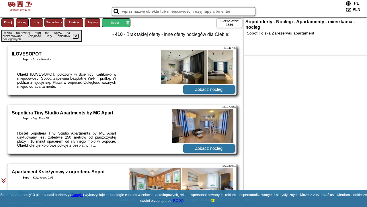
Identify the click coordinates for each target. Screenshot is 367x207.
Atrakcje (74, 22)
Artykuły (92, 22)
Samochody (54, 22)
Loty (37, 22)
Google (77, 195)
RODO (178, 201)
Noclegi (22, 22)
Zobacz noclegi (209, 89)
